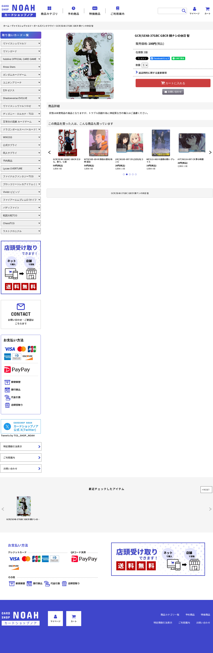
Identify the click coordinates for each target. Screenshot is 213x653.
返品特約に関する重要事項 (153, 72)
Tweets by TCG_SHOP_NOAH (18, 435)
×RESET (206, 489)
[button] (49, 152)
